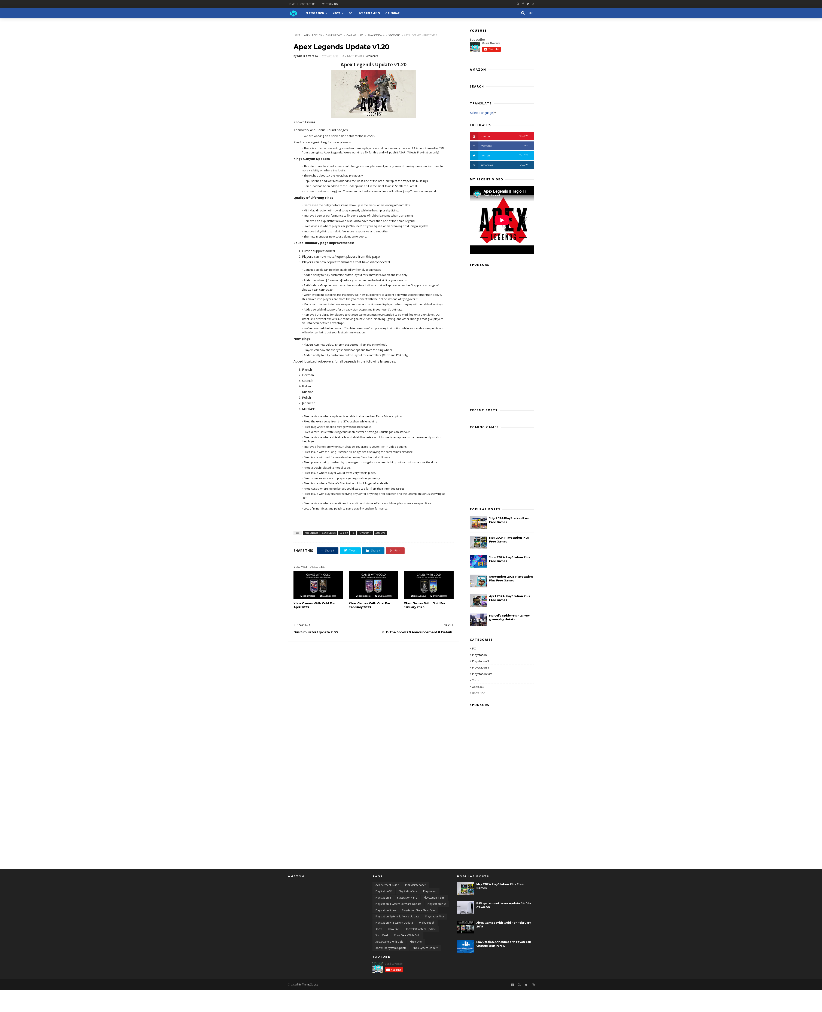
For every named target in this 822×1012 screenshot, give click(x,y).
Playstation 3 (480, 661)
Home (291, 4)
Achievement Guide (387, 885)
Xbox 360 (478, 687)
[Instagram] (533, 985)
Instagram (504, 165)
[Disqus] (373, 695)
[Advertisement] (502, 336)
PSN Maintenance (415, 885)
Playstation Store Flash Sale (418, 910)
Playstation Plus (436, 904)
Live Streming (329, 4)
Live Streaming (369, 13)
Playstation (479, 655)
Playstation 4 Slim (434, 897)
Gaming (351, 35)
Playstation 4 (376, 35)
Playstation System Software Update (397, 916)
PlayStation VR (383, 891)
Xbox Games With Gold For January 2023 (424, 605)
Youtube (504, 136)
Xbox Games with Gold (389, 942)
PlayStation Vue (408, 891)
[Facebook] (523, 4)
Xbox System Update (425, 948)
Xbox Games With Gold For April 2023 (314, 605)
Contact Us (307, 4)
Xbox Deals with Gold (407, 935)
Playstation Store (385, 910)
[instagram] (533, 4)
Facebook (504, 145)
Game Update (334, 35)
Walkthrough (427, 922)
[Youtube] (518, 4)
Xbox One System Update (391, 948)
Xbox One (394, 35)
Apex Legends (313, 35)
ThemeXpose (310, 984)
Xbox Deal (381, 935)
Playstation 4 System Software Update (398, 904)
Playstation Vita (482, 674)
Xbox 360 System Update (420, 929)
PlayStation (314, 13)
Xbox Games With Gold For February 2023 (369, 605)
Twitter (504, 155)
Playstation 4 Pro (407, 897)
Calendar (392, 13)
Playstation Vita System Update (394, 922)
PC (350, 13)
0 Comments (370, 56)
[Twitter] (528, 4)
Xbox (336, 13)
